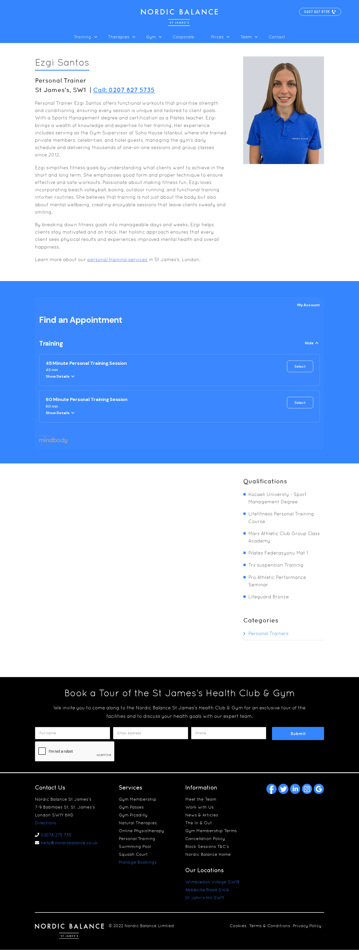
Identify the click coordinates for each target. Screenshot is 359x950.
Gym (151, 36)
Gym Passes (131, 807)
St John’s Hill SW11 (204, 897)
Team (246, 36)
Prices (217, 36)
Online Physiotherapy (141, 830)
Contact (277, 36)
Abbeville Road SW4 (207, 889)
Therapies (118, 36)
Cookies (238, 925)
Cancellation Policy (205, 838)
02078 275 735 (56, 834)
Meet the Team (200, 799)
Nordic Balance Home (208, 854)
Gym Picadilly (133, 814)
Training (82, 36)
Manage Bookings (138, 862)
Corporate (183, 36)
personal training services (117, 259)
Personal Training (137, 838)
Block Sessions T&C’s (207, 846)
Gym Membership (137, 799)
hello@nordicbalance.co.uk (69, 842)
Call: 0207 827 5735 (124, 89)
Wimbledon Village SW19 (212, 881)
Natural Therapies (138, 822)
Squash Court (133, 854)
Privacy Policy (307, 925)
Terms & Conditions (269, 925)
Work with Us (199, 807)
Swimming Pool (135, 846)
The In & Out (198, 822)
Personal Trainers (268, 633)
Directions (45, 822)
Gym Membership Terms (211, 830)
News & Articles (201, 814)
